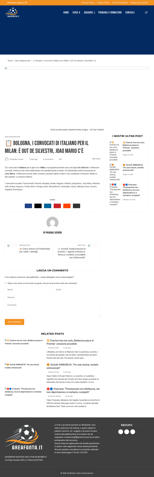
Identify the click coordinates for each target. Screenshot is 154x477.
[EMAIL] (76, 206)
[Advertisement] (77, 38)
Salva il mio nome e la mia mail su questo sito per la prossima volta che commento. (42, 283)
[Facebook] (120, 431)
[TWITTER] (38, 206)
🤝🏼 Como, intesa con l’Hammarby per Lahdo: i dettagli (34, 248)
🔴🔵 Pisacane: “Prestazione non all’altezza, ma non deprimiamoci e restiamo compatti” (131, 189)
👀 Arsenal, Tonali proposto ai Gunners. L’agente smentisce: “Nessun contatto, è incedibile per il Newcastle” (72, 251)
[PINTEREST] (57, 206)
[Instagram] (132, 431)
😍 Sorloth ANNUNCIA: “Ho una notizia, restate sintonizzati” (133, 167)
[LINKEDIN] (47, 206)
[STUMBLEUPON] (67, 206)
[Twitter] (126, 431)
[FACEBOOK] (28, 206)
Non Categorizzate (12, 137)
